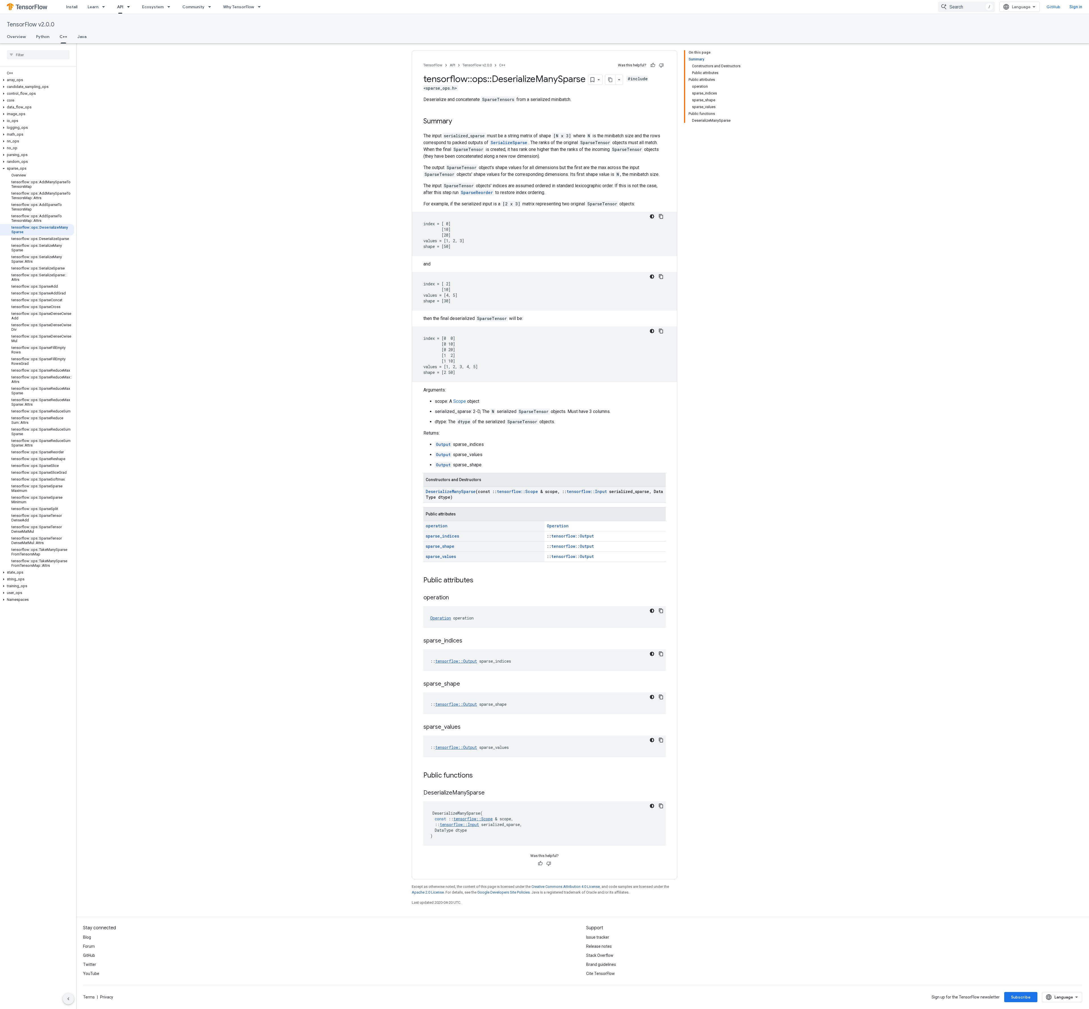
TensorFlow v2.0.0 (30, 24)
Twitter (89, 964)
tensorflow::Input (587, 491)
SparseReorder (477, 192)
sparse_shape (440, 546)
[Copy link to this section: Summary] (457, 121)
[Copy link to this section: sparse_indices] (468, 641)
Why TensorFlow (238, 6)
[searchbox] (38, 54)
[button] (37, 80)
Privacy (106, 997)
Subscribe (1021, 997)
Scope (459, 401)
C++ (63, 36)
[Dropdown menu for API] (130, 7)
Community (193, 6)
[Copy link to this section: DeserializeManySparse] (490, 793)
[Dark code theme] (652, 216)
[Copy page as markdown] (610, 80)
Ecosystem (153, 6)
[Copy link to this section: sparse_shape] (465, 684)
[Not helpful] (661, 65)
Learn (93, 6)
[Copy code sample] (661, 216)
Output (443, 444)
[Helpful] (653, 65)
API (120, 6)
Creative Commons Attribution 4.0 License (565, 886)
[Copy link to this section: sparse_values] (466, 727)
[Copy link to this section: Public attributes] (479, 580)
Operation (558, 525)
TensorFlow (432, 65)
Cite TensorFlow (600, 973)
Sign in (1075, 7)
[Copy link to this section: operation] (454, 598)
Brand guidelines (601, 964)
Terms (89, 997)
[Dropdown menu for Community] (211, 7)
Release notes (599, 946)
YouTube (91, 973)
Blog (87, 937)
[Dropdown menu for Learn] (105, 7)
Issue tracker (597, 937)
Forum (89, 946)
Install (71, 6)
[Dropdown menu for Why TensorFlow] (261, 7)
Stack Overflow (599, 955)
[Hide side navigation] (68, 998)
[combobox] (966, 7)
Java (81, 36)
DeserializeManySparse (451, 491)
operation (437, 525)
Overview (16, 36)
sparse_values (441, 556)
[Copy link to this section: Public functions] (478, 775)
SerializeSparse (509, 142)
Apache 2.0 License (428, 892)
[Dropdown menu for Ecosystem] (170, 7)
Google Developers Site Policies (503, 892)
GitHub (1053, 6)
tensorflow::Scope (517, 491)
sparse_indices (442, 536)
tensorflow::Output (572, 536)
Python (42, 36)
